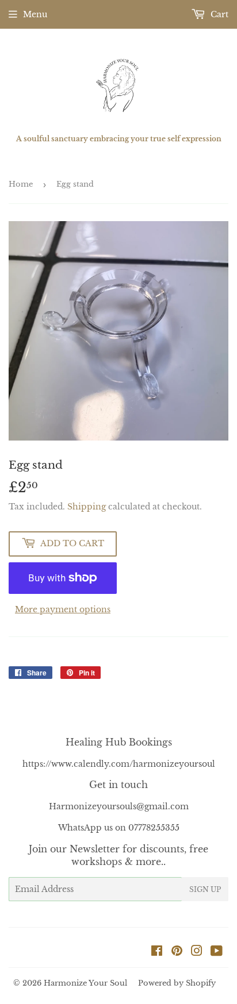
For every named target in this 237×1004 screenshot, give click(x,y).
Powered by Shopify (177, 983)
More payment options (62, 609)
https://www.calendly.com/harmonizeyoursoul (118, 764)
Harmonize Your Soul (85, 983)
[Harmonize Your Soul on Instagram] (196, 952)
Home (21, 184)
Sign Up (205, 889)
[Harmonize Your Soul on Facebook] (157, 952)
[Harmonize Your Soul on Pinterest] (177, 952)
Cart (218, 14)
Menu (35, 14)
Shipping (86, 506)
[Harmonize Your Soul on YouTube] (217, 952)
